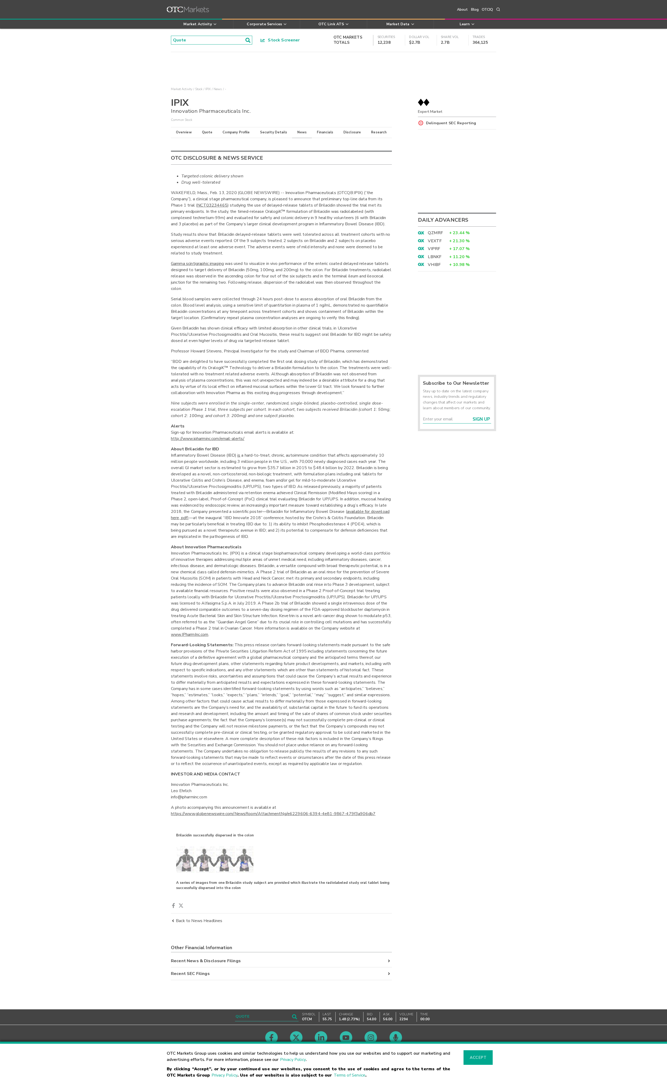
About (462, 9)
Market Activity (181, 89)
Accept (478, 1057)
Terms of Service (349, 1075)
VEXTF (435, 241)
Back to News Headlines (199, 921)
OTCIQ (487, 9)
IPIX (208, 89)
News (302, 132)
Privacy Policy (293, 1059)
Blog (475, 9)
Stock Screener (282, 40)
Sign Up (481, 419)
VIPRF (434, 249)
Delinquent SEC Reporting (451, 123)
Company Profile (236, 132)
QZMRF (435, 233)
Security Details (273, 132)
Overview (184, 132)
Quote (207, 132)
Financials (325, 132)
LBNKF (434, 257)
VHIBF (434, 265)
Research (379, 132)
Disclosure (352, 132)
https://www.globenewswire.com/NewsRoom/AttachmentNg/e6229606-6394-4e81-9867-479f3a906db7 (273, 814)
